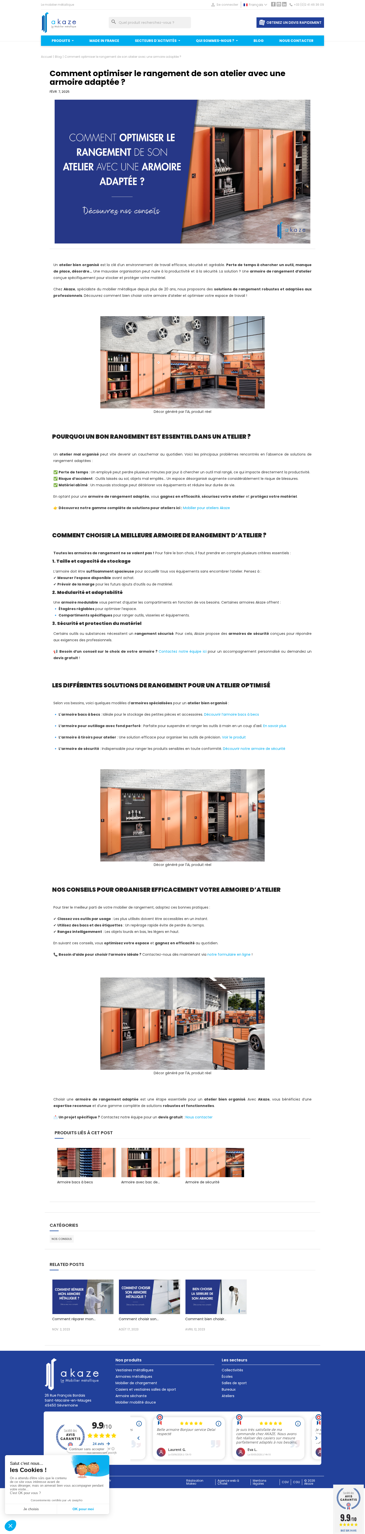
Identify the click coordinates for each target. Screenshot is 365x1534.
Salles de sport (234, 1383)
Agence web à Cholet (228, 1482)
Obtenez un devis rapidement (294, 22)
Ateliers (228, 1395)
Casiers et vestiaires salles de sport (145, 1389)
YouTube (279, 4)
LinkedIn (284, 4)
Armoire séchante (131, 1395)
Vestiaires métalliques (134, 1370)
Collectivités (232, 1370)
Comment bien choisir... (205, 1319)
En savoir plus (274, 725)
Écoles (227, 1376)
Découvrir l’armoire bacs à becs (231, 714)
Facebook (273, 4)
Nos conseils (62, 1239)
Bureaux (229, 1389)
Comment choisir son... (139, 1319)
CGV (285, 1482)
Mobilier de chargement (136, 1383)
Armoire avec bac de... (140, 1182)
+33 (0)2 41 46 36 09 (309, 4)
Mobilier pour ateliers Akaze (206, 507)
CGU (296, 1482)
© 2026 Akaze (309, 1482)
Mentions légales (259, 1482)
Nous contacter (199, 1117)
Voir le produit (234, 737)
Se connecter (224, 4)
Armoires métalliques (133, 1376)
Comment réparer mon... (74, 1319)
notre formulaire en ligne (229, 954)
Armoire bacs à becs (75, 1182)
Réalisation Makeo (194, 1482)
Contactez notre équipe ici (182, 651)
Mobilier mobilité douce (135, 1402)
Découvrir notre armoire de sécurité (254, 748)
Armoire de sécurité (202, 1182)
